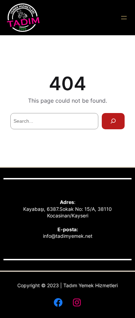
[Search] (113, 121)
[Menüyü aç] (124, 17)
